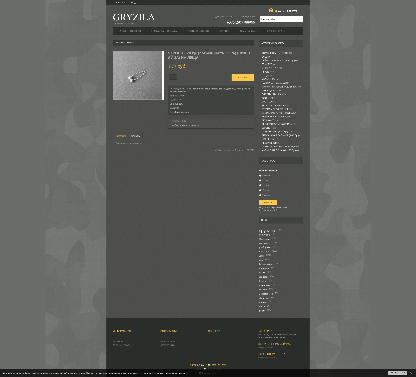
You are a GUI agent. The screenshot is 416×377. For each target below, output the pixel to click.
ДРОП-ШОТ (270, 101)
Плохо (265, 190)
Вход (133, 2)
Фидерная (264, 238)
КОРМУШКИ (271, 79)
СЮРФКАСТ (270, 120)
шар (261, 260)
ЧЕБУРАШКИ (271, 142)
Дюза (261, 255)
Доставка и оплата (121, 345)
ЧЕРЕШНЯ (268, 71)
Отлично (266, 175)
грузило (267, 230)
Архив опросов (279, 207)
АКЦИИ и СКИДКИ (167, 341)
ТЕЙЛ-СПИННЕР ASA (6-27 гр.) (280, 60)
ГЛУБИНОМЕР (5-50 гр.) (277, 131)
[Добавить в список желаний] (184, 125)
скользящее (265, 243)
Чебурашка (264, 251)
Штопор (263, 281)
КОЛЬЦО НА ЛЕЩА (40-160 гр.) (280, 150)
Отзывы (135, 135)
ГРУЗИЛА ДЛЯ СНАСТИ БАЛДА (280, 146)
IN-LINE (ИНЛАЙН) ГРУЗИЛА (279, 112)
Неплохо (266, 185)
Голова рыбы (265, 264)
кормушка (264, 234)
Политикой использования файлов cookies (164, 373)
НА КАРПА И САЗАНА (275, 82)
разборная (264, 247)
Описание (121, 135)
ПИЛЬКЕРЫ (270, 139)
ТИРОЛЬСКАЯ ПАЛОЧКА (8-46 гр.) (282, 135)
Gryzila (134, 17)
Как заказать (118, 341)
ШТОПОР (269, 127)
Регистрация (121, 2)
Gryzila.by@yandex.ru (268, 357)
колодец (263, 289)
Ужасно (266, 195)
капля (262, 306)
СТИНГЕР (268, 64)
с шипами (264, 268)
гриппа (262, 302)
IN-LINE (262, 272)
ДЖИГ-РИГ (270, 97)
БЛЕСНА (268, 56)
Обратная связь (167, 345)
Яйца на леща (182, 112)
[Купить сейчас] (178, 120)
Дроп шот (264, 298)
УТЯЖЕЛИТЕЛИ (272, 68)
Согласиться (397, 373)
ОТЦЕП (267, 75)
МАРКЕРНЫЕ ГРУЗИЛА (276, 116)
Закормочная (266, 293)
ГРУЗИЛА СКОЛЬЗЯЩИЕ (277, 109)
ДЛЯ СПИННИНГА (274, 94)
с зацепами (264, 285)
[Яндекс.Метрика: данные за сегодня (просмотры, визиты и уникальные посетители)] (217, 365)
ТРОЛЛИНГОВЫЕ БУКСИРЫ (279, 124)
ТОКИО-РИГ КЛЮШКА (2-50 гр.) (281, 86)
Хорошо (266, 180)
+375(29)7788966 (241, 22)
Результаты (264, 207)
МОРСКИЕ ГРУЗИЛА (275, 105)
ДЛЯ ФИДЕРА (271, 90)
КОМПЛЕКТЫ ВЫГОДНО (277, 53)
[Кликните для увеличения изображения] (137, 75)
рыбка (262, 310)
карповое (263, 277)
